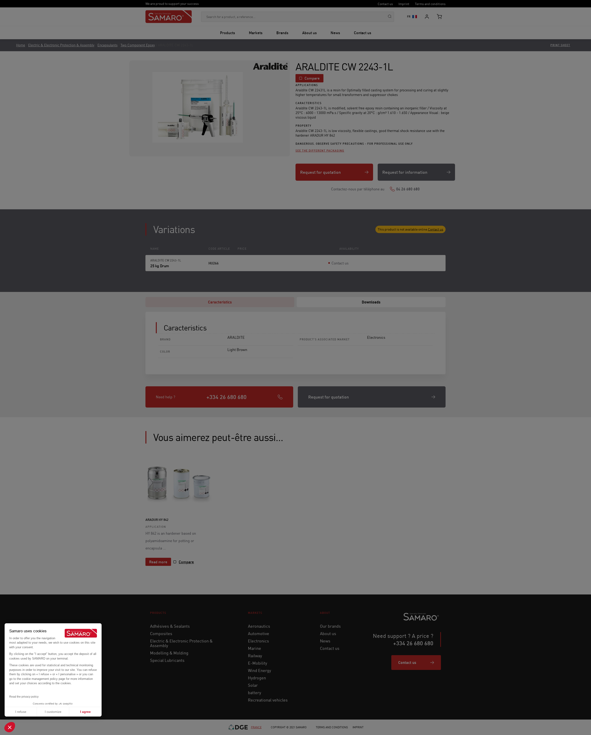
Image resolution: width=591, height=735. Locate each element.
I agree (85, 712)
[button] (9, 727)
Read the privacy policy (24, 696)
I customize (53, 712)
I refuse (20, 712)
